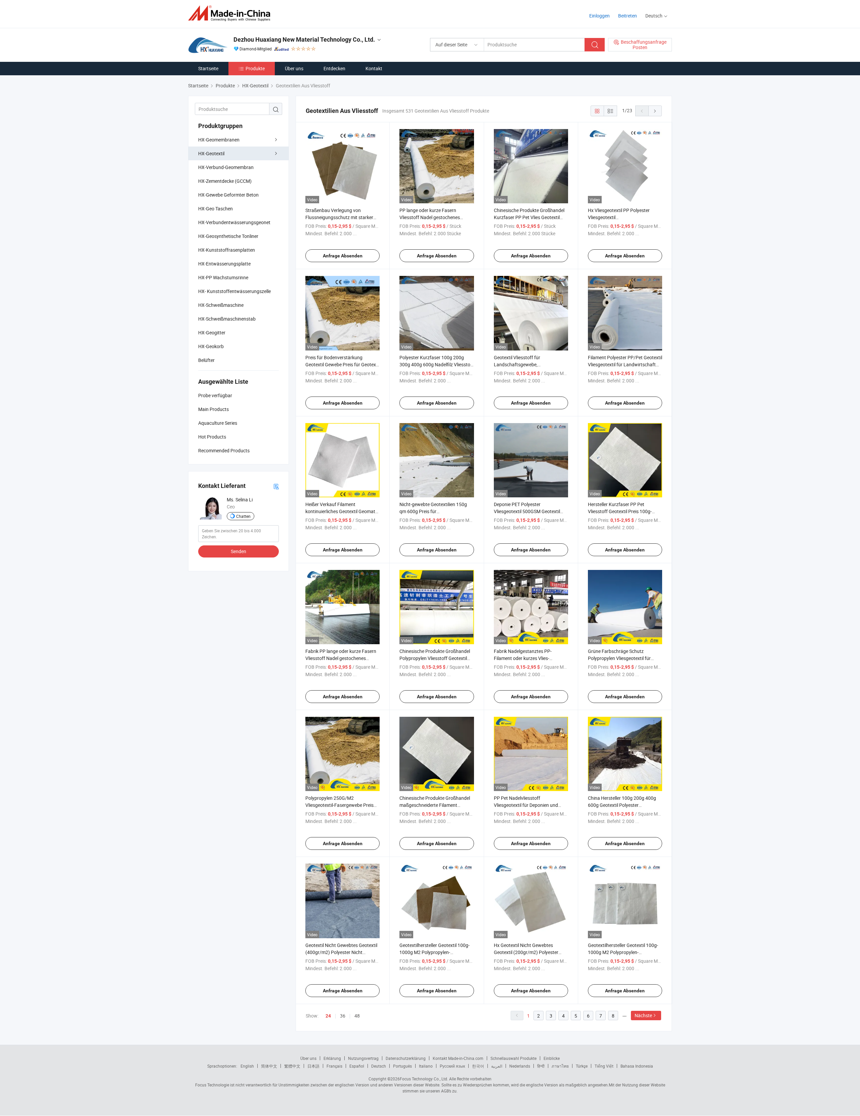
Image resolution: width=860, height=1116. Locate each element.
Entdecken (334, 68)
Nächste (643, 1015)
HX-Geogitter (211, 332)
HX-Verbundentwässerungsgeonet (234, 222)
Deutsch (378, 1066)
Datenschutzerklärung (406, 1058)
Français (334, 1066)
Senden (238, 551)
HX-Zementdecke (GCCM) (225, 181)
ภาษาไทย (560, 1066)
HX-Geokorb (211, 346)
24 (328, 1016)
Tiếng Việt (604, 1066)
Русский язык (452, 1066)
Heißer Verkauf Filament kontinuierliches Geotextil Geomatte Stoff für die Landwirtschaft (342, 511)
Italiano (426, 1066)
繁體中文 (292, 1066)
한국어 (478, 1066)
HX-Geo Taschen (215, 208)
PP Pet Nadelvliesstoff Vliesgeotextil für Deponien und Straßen (526, 805)
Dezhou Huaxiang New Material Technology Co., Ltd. (304, 39)
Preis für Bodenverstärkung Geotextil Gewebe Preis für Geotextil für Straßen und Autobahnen (342, 364)
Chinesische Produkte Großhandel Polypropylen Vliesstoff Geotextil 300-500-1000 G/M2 (434, 658)
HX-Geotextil (211, 153)
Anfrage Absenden (342, 255)
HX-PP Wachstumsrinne (223, 277)
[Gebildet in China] (231, 13)
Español (356, 1066)
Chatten (243, 516)
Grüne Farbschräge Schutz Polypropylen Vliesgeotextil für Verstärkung (619, 658)
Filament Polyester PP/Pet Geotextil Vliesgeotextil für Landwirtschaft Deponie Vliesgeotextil (625, 364)
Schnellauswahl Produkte (513, 1058)
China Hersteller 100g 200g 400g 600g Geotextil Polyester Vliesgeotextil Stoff (622, 805)
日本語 (313, 1066)
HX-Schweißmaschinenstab (227, 319)
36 (342, 1015)
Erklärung (332, 1058)
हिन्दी (541, 1066)
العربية (496, 1066)
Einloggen (599, 15)
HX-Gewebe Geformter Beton (228, 195)
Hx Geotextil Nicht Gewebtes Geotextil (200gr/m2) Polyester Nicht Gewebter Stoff (526, 952)
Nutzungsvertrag (363, 1058)
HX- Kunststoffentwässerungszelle (234, 291)
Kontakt (374, 68)
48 (357, 1015)
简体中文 (269, 1066)
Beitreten (627, 15)
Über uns (294, 68)
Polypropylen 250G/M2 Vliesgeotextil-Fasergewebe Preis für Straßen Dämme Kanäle (339, 805)
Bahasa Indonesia (636, 1066)
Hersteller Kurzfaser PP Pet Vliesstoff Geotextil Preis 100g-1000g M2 (620, 511)
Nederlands (519, 1066)
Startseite (208, 68)
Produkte (255, 68)
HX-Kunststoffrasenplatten (226, 250)
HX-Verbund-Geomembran (226, 167)
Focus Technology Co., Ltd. (424, 1078)
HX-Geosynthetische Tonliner (228, 236)
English (247, 1066)
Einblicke (552, 1058)
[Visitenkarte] (276, 486)
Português (402, 1066)
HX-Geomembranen (219, 139)
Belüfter (206, 360)
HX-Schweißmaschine (221, 305)
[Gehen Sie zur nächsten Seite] (655, 111)
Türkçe (582, 1066)
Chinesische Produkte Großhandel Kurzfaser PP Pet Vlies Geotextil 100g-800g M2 (529, 217)
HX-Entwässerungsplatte (224, 263)
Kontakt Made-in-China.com (458, 1058)
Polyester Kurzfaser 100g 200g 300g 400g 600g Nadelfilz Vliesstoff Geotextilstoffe (436, 364)
